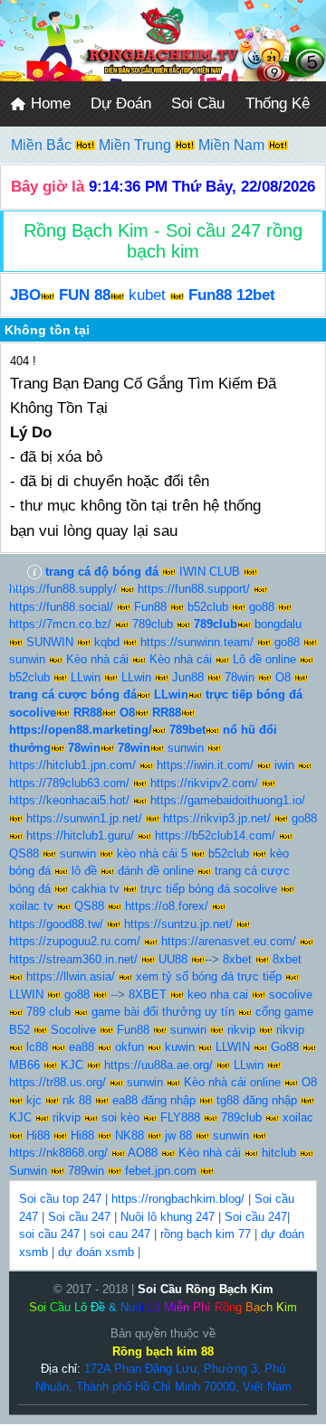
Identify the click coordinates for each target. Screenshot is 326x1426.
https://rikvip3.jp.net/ (217, 818)
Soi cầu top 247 (60, 1199)
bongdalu (278, 624)
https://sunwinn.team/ (197, 642)
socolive (290, 994)
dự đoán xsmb (96, 1252)
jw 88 (178, 1135)
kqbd (107, 642)
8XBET (148, 994)
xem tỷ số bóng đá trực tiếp (209, 976)
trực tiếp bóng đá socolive (208, 889)
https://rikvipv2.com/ (204, 783)
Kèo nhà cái (97, 659)
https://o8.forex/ (166, 906)
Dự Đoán (121, 103)
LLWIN (26, 994)
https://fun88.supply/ (63, 589)
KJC (72, 1065)
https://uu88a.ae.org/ (158, 1065)
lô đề (84, 870)
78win (239, 677)
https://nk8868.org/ (58, 1152)
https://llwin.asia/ (70, 976)
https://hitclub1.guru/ (80, 835)
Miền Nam (233, 145)
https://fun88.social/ (61, 607)
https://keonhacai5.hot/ (69, 800)
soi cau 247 (120, 1234)
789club (152, 624)
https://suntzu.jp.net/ (178, 924)
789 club (48, 1011)
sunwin (27, 659)
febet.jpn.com (161, 1170)
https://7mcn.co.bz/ (60, 624)
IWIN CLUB (209, 571)
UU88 (172, 959)
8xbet (237, 959)
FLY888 (180, 1117)
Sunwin (28, 1170)
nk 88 (76, 1100)
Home (48, 103)
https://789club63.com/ (69, 783)
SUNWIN (49, 642)
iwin (284, 765)
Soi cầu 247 (79, 1217)
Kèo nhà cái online (232, 1082)
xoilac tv (31, 906)
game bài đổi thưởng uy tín (163, 1011)
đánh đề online (156, 870)
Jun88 (188, 677)
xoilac (298, 1117)
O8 (283, 677)
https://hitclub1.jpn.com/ (72, 765)
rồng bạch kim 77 (205, 1234)
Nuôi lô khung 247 (167, 1217)
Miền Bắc (43, 145)
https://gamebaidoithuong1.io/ (227, 800)
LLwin (86, 677)
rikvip (241, 1030)
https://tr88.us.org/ (57, 1082)
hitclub (279, 1152)
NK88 (129, 1135)
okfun (129, 1047)
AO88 (143, 1152)
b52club (207, 607)
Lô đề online (264, 659)
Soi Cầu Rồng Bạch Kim (205, 1289)
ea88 (81, 1047)
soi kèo (120, 1117)
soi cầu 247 (49, 1234)
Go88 (285, 1047)
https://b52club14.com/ (215, 835)
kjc (34, 1100)
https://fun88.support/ (194, 589)
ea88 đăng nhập (154, 1100)
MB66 (24, 1065)
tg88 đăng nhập (256, 1100)
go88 (261, 607)
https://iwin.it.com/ (205, 765)
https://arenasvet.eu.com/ (228, 941)
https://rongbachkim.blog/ (177, 1199)
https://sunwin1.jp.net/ (84, 818)
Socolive (73, 1030)
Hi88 (38, 1135)
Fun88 (150, 607)
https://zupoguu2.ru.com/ (74, 941)
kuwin (180, 1047)
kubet (147, 295)
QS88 (24, 853)
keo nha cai (217, 994)
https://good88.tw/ (56, 924)
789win (86, 1170)
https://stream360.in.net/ (73, 959)
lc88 (37, 1047)
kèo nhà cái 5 (152, 853)
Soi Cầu (198, 103)
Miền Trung (137, 145)
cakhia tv (96, 889)
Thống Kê (277, 103)
